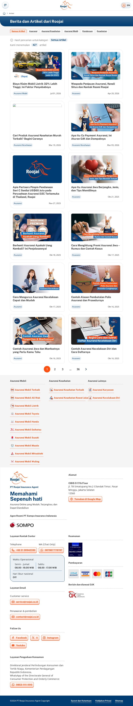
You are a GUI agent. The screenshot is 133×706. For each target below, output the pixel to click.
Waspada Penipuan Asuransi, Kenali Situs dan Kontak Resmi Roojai (93, 85)
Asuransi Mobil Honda (27, 421)
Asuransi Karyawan (103, 390)
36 (78, 369)
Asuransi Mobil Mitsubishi (29, 453)
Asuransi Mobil (71, 31)
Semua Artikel (18, 31)
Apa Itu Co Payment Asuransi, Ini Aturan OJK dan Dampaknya (91, 137)
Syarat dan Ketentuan (81, 701)
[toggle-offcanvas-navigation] (5, 5)
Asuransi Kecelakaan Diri (106, 397)
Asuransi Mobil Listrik (27, 405)
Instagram (52, 637)
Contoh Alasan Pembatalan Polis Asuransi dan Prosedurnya (91, 299)
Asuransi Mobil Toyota (27, 413)
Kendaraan (87, 31)
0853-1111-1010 (24, 684)
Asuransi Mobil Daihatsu (28, 429)
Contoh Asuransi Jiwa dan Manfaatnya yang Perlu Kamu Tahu (36, 350)
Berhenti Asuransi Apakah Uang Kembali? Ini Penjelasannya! (32, 247)
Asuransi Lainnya (97, 381)
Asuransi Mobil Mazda (27, 445)
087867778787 (53, 550)
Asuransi (33, 31)
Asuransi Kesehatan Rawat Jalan (69, 397)
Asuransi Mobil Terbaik (27, 390)
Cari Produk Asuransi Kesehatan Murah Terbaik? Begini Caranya (37, 137)
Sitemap (119, 701)
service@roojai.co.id (27, 601)
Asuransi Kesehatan (51, 31)
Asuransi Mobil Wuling (27, 461)
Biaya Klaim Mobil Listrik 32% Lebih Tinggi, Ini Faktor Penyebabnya (35, 85)
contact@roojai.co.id (27, 616)
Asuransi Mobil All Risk (27, 397)
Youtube (20, 645)
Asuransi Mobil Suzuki (27, 437)
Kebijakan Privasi (103, 701)
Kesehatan (102, 31)
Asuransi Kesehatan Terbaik (69, 390)
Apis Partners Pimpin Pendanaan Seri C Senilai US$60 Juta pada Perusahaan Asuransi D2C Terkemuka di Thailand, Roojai (36, 192)
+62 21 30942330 (25, 550)
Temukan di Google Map (87, 499)
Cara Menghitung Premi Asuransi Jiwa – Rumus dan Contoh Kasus (95, 247)
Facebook (21, 637)
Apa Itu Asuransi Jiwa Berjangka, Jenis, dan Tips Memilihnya (95, 189)
